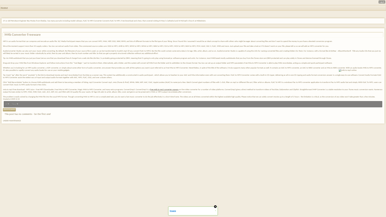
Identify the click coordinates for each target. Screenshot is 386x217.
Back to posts (9, 109)
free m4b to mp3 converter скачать (164, 90)
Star (14, 104)
